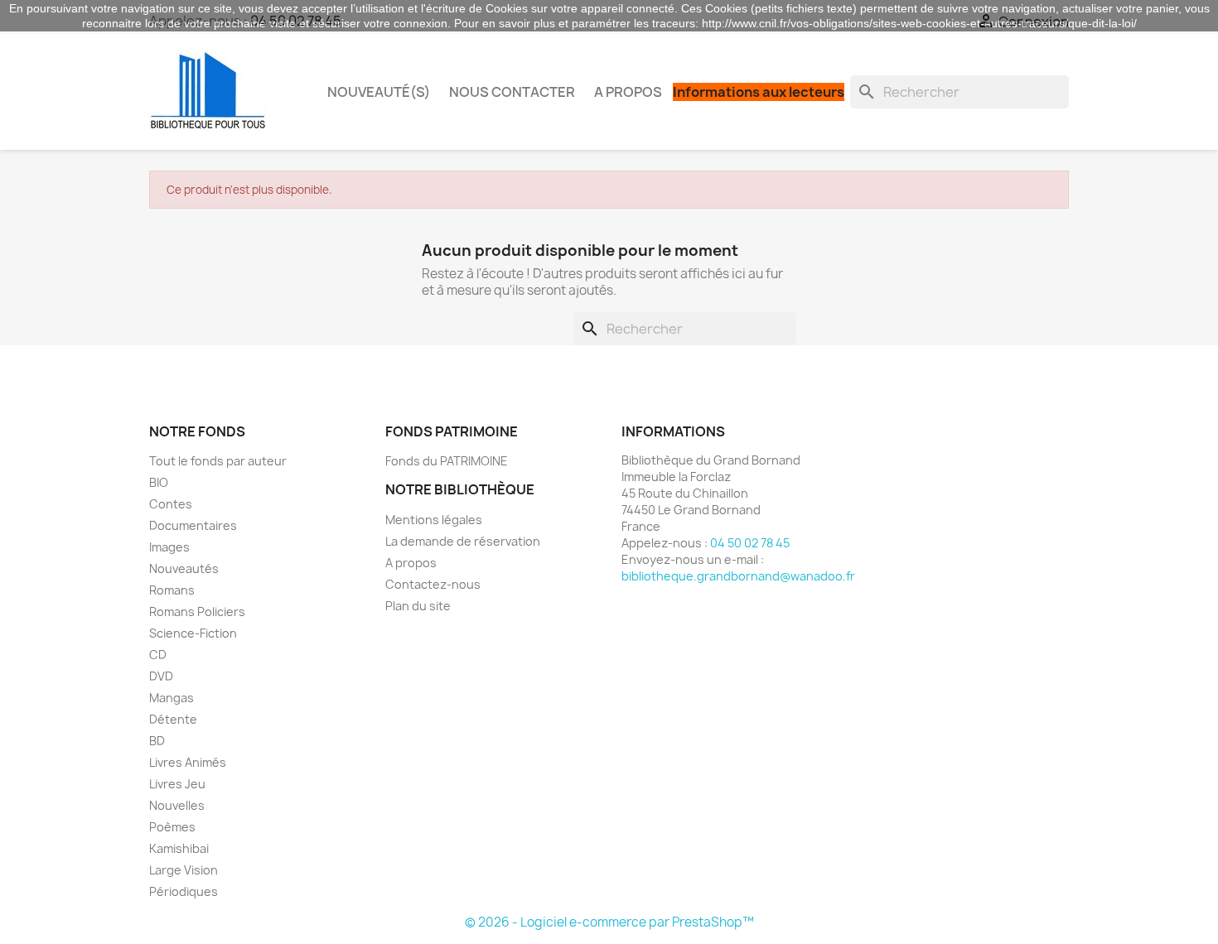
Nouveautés (184, 568)
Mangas (171, 698)
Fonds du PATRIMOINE (446, 461)
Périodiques (183, 891)
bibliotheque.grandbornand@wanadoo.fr (738, 576)
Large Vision (183, 870)
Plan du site (418, 606)
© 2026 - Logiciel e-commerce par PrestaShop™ (609, 922)
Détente (173, 719)
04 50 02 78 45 (750, 543)
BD (157, 741)
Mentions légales (433, 519)
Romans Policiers (197, 611)
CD (158, 654)
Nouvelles (177, 805)
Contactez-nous (433, 584)
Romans (172, 590)
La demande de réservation (462, 541)
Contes (170, 504)
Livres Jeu (177, 784)
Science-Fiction (193, 633)
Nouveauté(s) (378, 92)
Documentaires (193, 525)
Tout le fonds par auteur (218, 461)
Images (169, 547)
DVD (161, 676)
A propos (628, 92)
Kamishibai (179, 848)
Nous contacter (512, 92)
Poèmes (172, 827)
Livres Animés (187, 762)
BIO (158, 482)
